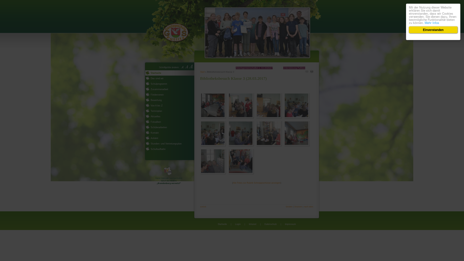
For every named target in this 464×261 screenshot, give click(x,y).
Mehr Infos (432, 22)
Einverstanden (433, 30)
